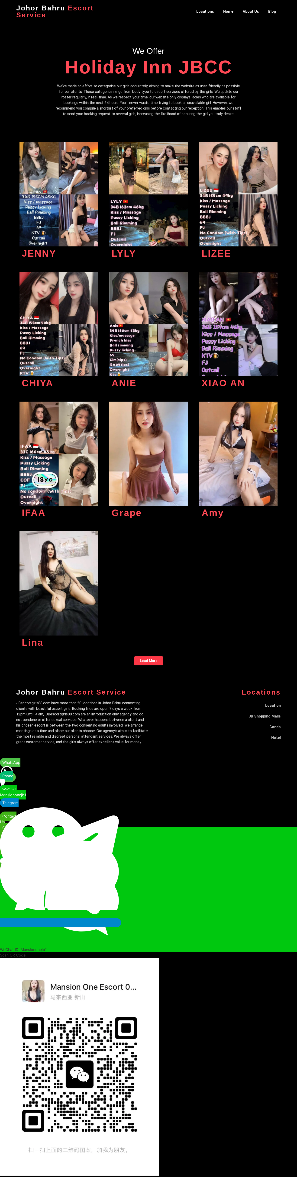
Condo (275, 727)
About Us (251, 11)
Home (228, 11)
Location (273, 705)
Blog (272, 11)
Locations (205, 11)
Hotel (276, 737)
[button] (148, 660)
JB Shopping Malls (265, 716)
